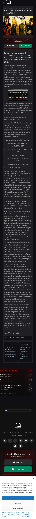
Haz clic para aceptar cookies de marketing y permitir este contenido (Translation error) (18, 95)
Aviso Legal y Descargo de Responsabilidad (26, 514)
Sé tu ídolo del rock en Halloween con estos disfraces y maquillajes (10, 351)
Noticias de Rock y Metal (16, 8)
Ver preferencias (18, 508)
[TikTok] (21, 441)
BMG (6, 333)
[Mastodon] (31, 441)
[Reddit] (26, 441)
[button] (33, 478)
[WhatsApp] (15, 441)
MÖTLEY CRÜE (14, 333)
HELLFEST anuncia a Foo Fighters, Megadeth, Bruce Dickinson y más (25, 352)
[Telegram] (21, 446)
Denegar (18, 503)
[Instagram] (10, 441)
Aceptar (18, 498)
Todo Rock (28, 8)
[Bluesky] (15, 446)
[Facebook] (4, 441)
